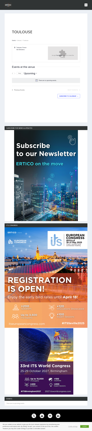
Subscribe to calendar (67, 96)
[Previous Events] (12, 73)
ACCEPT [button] (84, 426)
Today (19, 73)
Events (14, 40)
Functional (59, 55)
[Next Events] (14, 73)
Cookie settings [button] (73, 426)
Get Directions (20, 49)
